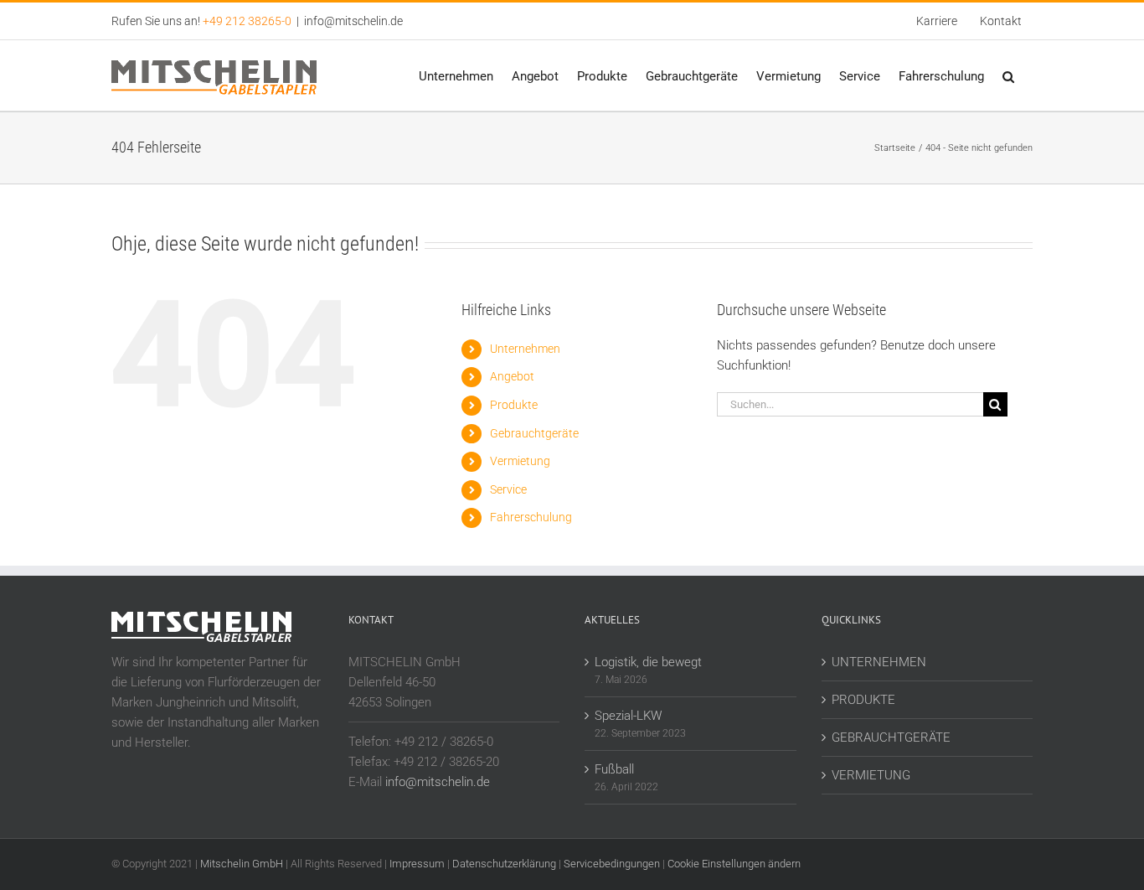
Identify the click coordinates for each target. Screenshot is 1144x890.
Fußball (614, 769)
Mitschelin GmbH (243, 863)
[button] (1008, 75)
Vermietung (520, 461)
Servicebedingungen (612, 863)
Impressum (417, 863)
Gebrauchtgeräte (534, 433)
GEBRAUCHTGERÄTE (891, 737)
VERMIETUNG (871, 775)
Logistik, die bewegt (648, 662)
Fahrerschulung (531, 517)
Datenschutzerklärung (504, 863)
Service (508, 489)
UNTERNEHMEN (879, 662)
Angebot (512, 376)
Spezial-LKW (628, 715)
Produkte (514, 404)
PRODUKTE (863, 699)
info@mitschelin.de (353, 21)
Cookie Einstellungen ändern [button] (734, 863)
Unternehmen (525, 348)
